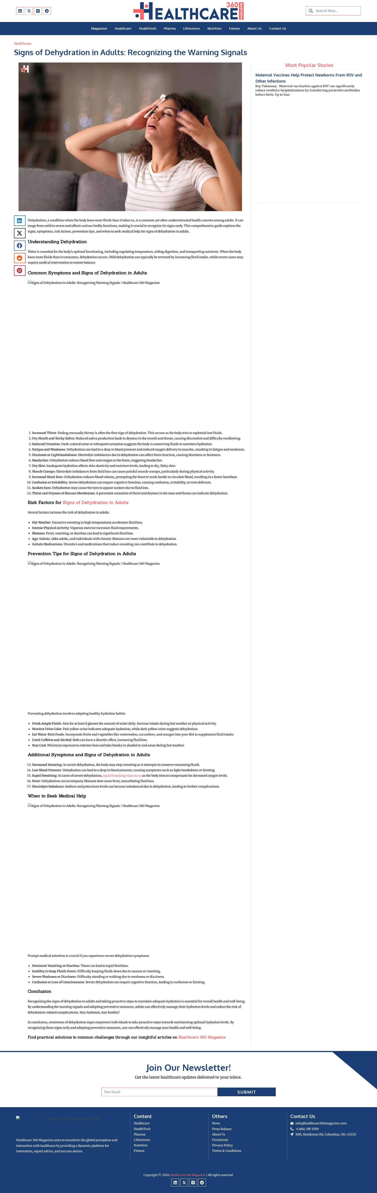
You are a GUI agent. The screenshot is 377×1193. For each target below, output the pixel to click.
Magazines (99, 28)
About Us (254, 28)
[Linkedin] (20, 11)
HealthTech (147, 28)
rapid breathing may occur (122, 776)
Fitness (234, 28)
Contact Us (277, 28)
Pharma (170, 28)
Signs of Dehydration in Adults (96, 502)
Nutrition (214, 28)
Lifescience (191, 28)
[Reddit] (47, 11)
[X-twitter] (29, 11)
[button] (20, 220)
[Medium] (38, 11)
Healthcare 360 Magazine (202, 1037)
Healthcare (123, 28)
